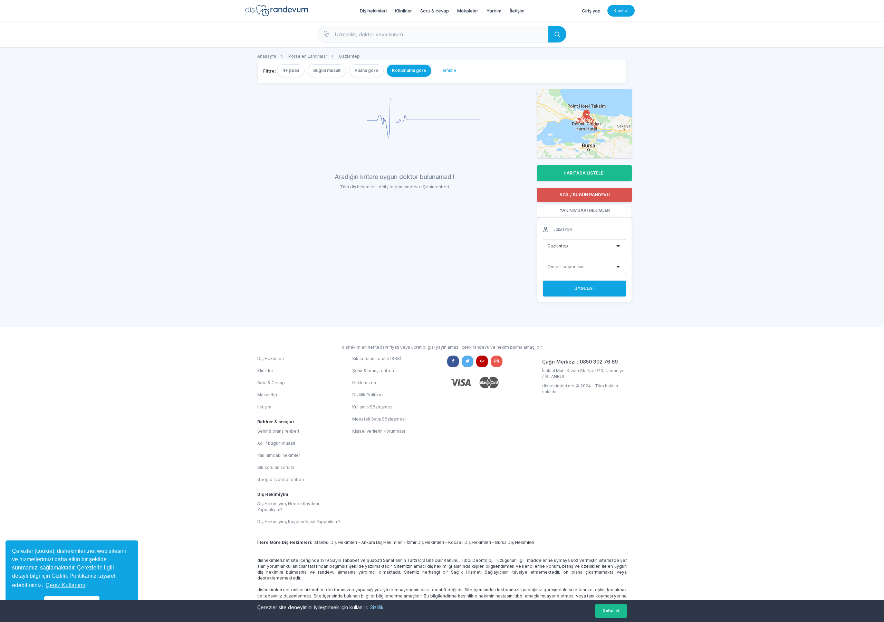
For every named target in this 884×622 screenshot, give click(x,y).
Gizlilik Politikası (368, 394)
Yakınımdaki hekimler (278, 455)
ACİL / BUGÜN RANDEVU (584, 194)
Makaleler (467, 10)
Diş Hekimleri (270, 358)
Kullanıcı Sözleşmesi (373, 406)
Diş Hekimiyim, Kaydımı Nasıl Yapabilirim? (298, 521)
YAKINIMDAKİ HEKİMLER (584, 210)
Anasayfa (266, 56)
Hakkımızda (364, 382)
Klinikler (403, 10)
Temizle (448, 70)
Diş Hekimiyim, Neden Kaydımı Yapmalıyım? (288, 506)
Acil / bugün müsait (276, 443)
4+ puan (290, 70)
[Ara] (557, 34)
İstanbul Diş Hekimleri (335, 542)
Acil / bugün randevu (399, 186)
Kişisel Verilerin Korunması (378, 431)
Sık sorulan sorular (275, 467)
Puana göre (366, 70)
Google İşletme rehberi (280, 479)
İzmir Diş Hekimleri (425, 542)
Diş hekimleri (373, 10)
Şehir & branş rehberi (278, 431)
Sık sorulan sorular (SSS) (376, 358)
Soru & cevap (434, 10)
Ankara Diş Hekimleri (382, 542)
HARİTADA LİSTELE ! (585, 173)
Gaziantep (349, 56)
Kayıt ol (621, 10)
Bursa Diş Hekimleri (514, 542)
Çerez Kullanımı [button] (65, 585)
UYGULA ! (584, 288)
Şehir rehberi (436, 186)
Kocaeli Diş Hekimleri (469, 542)
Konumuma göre (409, 70)
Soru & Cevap (271, 382)
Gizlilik (376, 607)
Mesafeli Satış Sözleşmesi (379, 419)
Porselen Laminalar (307, 56)
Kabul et (611, 610)
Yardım (494, 10)
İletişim (517, 10)
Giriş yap (591, 10)
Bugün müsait (326, 70)
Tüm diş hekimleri (358, 186)
